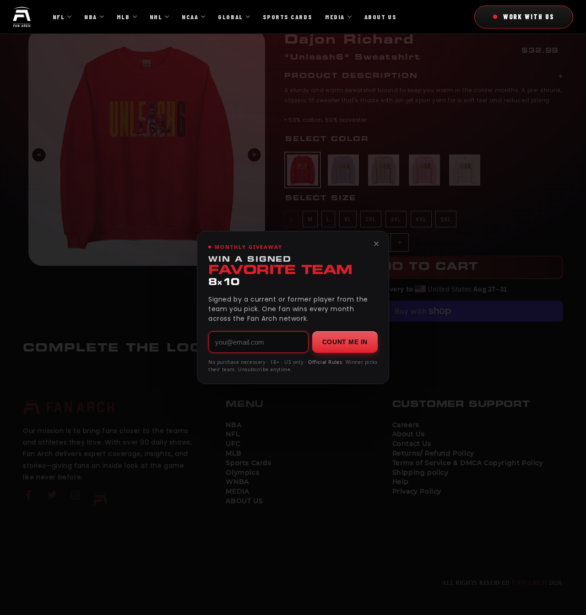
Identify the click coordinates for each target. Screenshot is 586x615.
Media (335, 17)
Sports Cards (287, 17)
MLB (123, 17)
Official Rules (325, 362)
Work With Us (528, 16)
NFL (59, 17)
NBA (90, 17)
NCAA (190, 17)
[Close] (376, 244)
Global (230, 17)
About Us (380, 17)
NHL (156, 17)
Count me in (345, 342)
